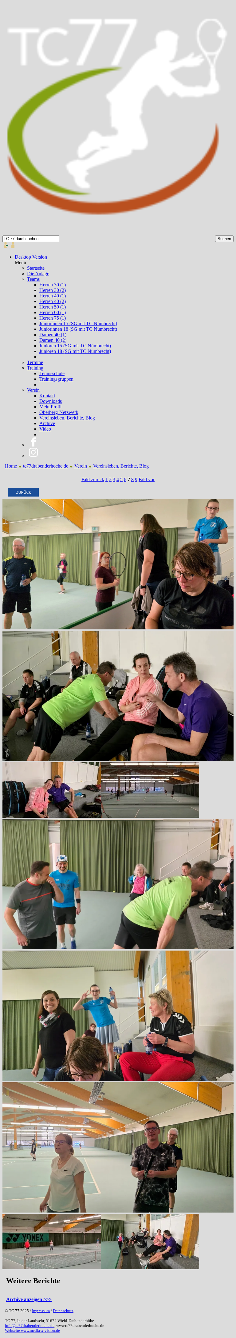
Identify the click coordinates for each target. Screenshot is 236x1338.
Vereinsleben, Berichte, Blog (121, 466)
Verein (33, 390)
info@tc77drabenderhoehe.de (29, 1325)
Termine (35, 362)
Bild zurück (92, 479)
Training (35, 367)
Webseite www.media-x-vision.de (32, 1330)
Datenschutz (63, 1310)
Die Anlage (38, 273)
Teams (33, 279)
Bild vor (147, 479)
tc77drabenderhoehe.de (45, 466)
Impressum (41, 1310)
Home (11, 466)
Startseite (36, 268)
